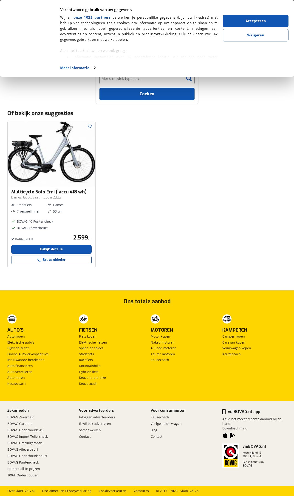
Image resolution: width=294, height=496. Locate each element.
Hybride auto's (18, 348)
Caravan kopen (233, 342)
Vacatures (141, 491)
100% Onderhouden (22, 475)
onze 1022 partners (92, 17)
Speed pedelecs (91, 348)
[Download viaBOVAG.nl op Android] (232, 436)
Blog (154, 430)
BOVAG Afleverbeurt (22, 449)
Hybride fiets (89, 372)
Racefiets (86, 360)
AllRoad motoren (163, 348)
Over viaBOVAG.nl (21, 491)
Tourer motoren (163, 354)
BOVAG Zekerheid (20, 417)
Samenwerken (90, 430)
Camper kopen (233, 336)
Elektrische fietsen (93, 342)
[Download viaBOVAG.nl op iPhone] (225, 436)
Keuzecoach (16, 383)
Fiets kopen (87, 336)
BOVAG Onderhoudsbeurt (27, 456)
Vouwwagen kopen (236, 348)
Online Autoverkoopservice (28, 354)
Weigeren (255, 35)
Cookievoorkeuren (112, 491)
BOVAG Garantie (19, 423)
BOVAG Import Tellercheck (27, 436)
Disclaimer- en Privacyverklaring (66, 491)
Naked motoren (163, 342)
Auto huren (16, 377)
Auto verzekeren (19, 372)
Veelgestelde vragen (166, 423)
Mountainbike (89, 366)
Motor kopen (160, 336)
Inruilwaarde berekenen (26, 360)
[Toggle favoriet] (89, 126)
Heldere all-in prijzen (23, 469)
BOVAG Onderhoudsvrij (25, 430)
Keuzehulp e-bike (92, 377)
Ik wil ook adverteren (95, 423)
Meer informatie (74, 67)
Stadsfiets (86, 354)
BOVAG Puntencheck (23, 462)
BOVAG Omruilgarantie (25, 443)
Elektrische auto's (20, 342)
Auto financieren (20, 366)
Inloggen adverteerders (97, 417)
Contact (85, 436)
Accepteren (256, 21)
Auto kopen (16, 336)
